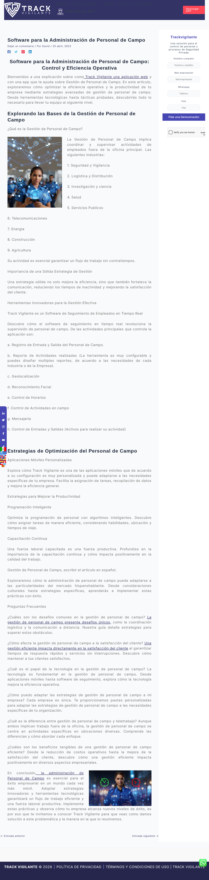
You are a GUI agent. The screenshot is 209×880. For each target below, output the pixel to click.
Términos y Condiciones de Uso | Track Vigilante (155, 867)
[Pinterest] (23, 51)
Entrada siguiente (145, 836)
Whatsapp (184, 87)
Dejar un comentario (20, 46)
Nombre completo (184, 58)
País (183, 101)
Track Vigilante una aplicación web (116, 77)
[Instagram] (3, 426)
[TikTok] (3, 446)
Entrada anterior (12, 836)
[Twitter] (16, 51)
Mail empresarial (183, 72)
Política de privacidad (78, 867)
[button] (97, 4)
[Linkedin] (30, 51)
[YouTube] (3, 440)
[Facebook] (9, 51)
